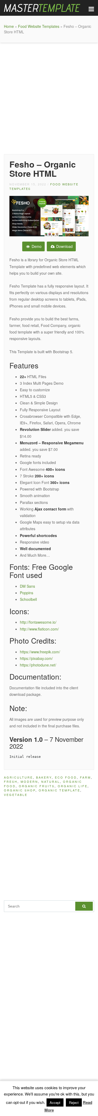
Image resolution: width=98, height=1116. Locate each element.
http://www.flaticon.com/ (39, 629)
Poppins (26, 592)
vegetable (15, 794)
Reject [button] (74, 1102)
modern (29, 781)
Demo (36, 246)
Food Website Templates (38, 26)
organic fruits (37, 786)
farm (85, 777)
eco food (66, 777)
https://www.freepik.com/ (40, 651)
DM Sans (27, 586)
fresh (11, 781)
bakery (44, 777)
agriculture (18, 777)
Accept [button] (55, 1102)
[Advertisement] (49, 97)
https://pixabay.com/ (36, 658)
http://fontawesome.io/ (38, 622)
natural (50, 781)
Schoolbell (28, 599)
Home (9, 26)
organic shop (20, 790)
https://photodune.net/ (38, 664)
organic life (73, 786)
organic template (59, 790)
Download (64, 246)
